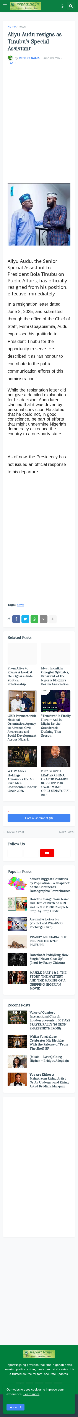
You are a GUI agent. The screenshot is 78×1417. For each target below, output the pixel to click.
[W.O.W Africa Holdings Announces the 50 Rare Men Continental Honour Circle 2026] (22, 756)
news (22, 26)
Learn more (31, 1394)
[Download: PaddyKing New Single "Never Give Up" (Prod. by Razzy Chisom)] (17, 959)
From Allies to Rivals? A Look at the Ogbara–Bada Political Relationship (20, 676)
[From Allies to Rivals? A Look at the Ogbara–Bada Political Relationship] (22, 654)
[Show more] (53, 619)
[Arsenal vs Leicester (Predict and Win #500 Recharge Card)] (17, 924)
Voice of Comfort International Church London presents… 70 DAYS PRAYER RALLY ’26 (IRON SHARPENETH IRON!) (50, 1020)
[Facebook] (16, 619)
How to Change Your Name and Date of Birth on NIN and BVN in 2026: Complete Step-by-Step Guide (49, 905)
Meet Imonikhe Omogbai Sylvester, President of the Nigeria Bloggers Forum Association (55, 676)
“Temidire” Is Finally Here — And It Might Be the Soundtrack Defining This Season (55, 725)
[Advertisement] (39, 124)
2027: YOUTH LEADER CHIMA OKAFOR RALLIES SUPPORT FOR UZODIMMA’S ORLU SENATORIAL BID (55, 783)
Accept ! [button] (15, 1407)
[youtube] (47, 853)
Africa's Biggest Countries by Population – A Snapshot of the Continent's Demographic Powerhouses (50, 885)
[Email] (43, 619)
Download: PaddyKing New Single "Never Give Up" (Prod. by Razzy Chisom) (49, 959)
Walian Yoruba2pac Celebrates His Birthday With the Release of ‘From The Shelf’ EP (49, 1042)
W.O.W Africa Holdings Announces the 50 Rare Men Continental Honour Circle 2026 (22, 781)
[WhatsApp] (34, 619)
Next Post (66, 832)
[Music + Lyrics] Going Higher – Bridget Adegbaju (49, 1059)
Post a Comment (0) (39, 818)
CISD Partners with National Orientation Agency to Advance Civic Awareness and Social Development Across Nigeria (22, 727)
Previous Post (14, 832)
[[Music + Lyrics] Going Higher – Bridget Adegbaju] (17, 1061)
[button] (5, 6)
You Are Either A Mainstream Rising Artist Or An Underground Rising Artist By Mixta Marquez (49, 1080)
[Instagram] (63, 853)
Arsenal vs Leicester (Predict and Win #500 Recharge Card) (46, 923)
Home (12, 26)
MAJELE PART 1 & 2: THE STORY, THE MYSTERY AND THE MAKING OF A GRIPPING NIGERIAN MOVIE (48, 980)
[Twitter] (25, 619)
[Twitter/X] (31, 853)
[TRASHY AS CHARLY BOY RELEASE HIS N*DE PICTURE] (17, 941)
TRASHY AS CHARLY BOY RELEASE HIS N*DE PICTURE (48, 941)
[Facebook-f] (15, 853)
